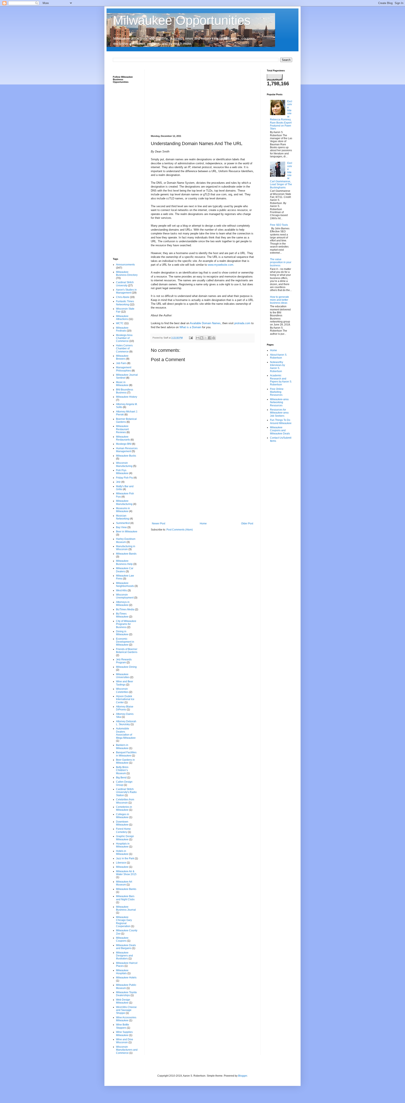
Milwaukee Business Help (124, 562)
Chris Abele (122, 297)
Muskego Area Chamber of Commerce (124, 338)
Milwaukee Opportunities (182, 20)
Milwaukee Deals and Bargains (126, 947)
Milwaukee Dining (126, 666)
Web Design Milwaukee (123, 1001)
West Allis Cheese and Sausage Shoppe (126, 1010)
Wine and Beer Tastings (124, 683)
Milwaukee (122, 866)
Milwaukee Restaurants (123, 438)
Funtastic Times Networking (125, 303)
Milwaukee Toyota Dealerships (126, 994)
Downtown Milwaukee (122, 823)
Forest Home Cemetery (123, 830)
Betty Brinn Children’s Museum (122, 770)
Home (203, 523)
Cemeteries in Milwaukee (124, 808)
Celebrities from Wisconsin (125, 801)
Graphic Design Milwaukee (125, 838)
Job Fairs (121, 363)
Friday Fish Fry (124, 477)
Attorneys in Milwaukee (123, 604)
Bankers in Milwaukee (122, 746)
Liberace (121, 862)
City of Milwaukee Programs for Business (126, 624)
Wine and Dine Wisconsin (124, 1041)
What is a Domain (190, 327)
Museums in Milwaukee (123, 510)
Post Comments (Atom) (179, 529)
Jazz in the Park (125, 858)
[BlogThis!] (202, 338)
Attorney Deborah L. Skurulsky (126, 723)
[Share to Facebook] (210, 338)
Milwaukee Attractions (122, 318)
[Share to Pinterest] (214, 338)
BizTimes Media (125, 609)
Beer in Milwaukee (126, 531)
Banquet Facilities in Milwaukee (126, 754)
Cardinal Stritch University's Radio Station (126, 792)
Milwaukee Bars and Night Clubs (125, 898)
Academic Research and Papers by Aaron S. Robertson (281, 380)
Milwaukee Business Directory (127, 273)
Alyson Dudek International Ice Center (125, 699)
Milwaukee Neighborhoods (125, 585)
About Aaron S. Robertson (278, 356)
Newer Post (158, 523)
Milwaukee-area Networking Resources (279, 402)
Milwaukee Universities (123, 676)
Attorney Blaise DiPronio (124, 708)
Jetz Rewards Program (124, 661)
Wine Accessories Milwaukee (126, 1019)
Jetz (118, 481)
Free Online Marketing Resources (277, 392)
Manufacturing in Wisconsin (125, 548)
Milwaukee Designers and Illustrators (124, 955)
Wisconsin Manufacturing (124, 464)
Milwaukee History (126, 396)
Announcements (125, 264)
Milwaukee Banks (126, 889)
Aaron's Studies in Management (126, 291)
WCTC (120, 323)
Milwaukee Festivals (122, 329)
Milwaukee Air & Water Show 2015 (126, 873)
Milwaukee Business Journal (126, 908)
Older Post (247, 523)
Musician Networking (122, 517)
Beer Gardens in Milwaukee (125, 761)
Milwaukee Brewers (122, 357)
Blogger (242, 1075)
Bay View (121, 527)
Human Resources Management (127, 450)
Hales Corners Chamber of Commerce (124, 348)
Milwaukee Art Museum (124, 883)
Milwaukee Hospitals (122, 972)
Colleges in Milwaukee (122, 816)
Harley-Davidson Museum (125, 540)
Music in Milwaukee (122, 384)
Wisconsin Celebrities (122, 690)
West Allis (121, 590)
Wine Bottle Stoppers (122, 1026)
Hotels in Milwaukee (122, 852)
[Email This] (198, 338)
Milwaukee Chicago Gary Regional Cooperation (124, 922)
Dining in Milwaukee (122, 633)
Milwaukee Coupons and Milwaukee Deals (280, 430)
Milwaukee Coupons (122, 939)
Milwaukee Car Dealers (124, 570)
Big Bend (121, 777)
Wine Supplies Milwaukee (124, 1033)
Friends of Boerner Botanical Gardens (126, 651)
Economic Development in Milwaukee (125, 641)
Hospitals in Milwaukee (123, 845)
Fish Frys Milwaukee (122, 472)
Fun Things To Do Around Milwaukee (281, 421)
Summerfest (123, 523)
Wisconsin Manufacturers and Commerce (127, 1049)
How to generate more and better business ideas (279, 300)
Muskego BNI (123, 443)
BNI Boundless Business (124, 391)
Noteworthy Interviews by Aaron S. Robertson (277, 367)
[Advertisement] (202, 98)
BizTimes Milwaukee (122, 615)
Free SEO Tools (279, 224)
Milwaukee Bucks (126, 455)
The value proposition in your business (280, 262)
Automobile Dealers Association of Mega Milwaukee (126, 733)
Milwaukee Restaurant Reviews (122, 429)
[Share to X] (206, 338)
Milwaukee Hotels (126, 977)
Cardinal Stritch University (125, 284)
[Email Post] (190, 337)
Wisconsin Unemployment (125, 596)
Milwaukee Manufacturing (124, 502)
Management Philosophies (123, 369)
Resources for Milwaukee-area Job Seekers (279, 412)
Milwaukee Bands (126, 553)
